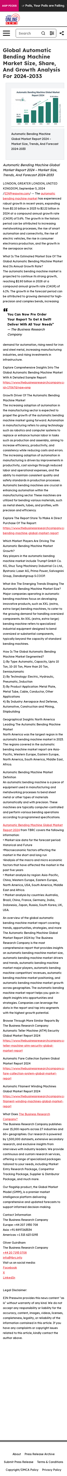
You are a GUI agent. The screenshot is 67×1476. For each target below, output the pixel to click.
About (17, 1454)
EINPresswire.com (16, 193)
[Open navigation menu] (6, 33)
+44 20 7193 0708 (15, 1252)
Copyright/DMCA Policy (22, 1470)
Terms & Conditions (50, 1462)
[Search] (43, 33)
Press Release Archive (39, 1454)
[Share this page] (61, 33)
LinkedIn (9, 1277)
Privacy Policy (51, 1470)
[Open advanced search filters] (52, 33)
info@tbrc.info (12, 1257)
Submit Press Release (18, 1462)
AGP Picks (9, 5)
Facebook (10, 1267)
